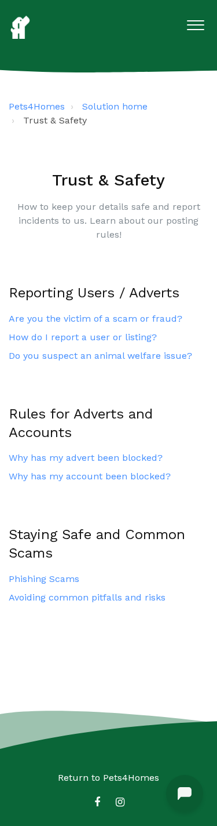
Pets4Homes (37, 106)
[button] (195, 22)
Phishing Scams (44, 578)
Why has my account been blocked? (90, 476)
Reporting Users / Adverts (94, 293)
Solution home (115, 106)
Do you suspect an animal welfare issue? (100, 355)
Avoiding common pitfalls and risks (87, 597)
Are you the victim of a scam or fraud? (95, 318)
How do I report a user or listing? (83, 337)
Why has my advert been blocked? (86, 457)
